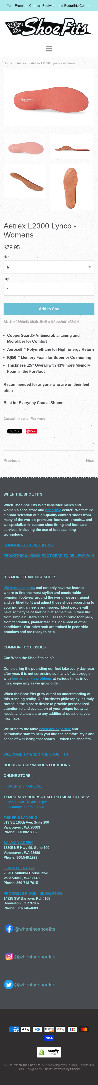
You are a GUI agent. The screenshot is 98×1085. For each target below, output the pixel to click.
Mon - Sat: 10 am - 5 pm (27, 802)
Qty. (7, 279)
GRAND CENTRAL (19, 868)
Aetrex (21, 63)
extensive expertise (55, 729)
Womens (38, 418)
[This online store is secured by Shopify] (49, 1056)
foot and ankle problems (32, 678)
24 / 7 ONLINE (30, 786)
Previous (12, 461)
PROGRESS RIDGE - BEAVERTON (33, 893)
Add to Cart (49, 309)
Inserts (23, 418)
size (7, 257)
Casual (9, 418)
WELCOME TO (16, 754)
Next (90, 461)
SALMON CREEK (18, 843)
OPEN (12, 786)
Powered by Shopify (67, 1069)
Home (8, 63)
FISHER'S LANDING (20, 818)
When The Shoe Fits (27, 1065)
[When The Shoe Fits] (49, 36)
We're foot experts (19, 588)
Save (33, 431)
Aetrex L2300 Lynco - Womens (53, 63)
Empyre (48, 1069)
